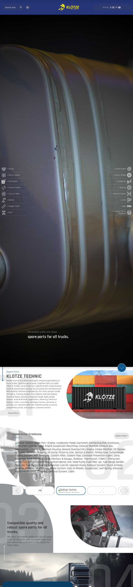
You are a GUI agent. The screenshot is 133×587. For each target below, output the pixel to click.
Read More (13, 413)
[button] (16, 491)
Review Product (121, 436)
